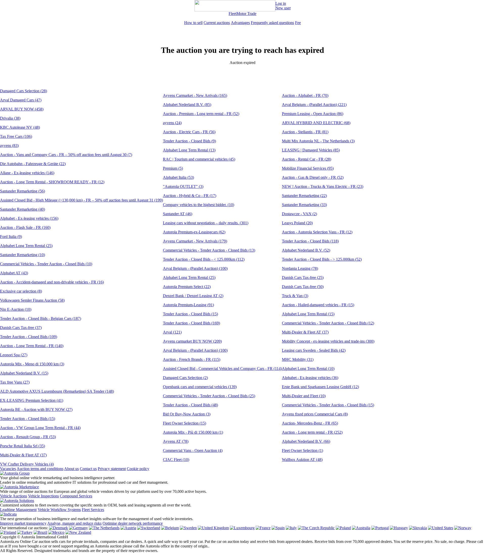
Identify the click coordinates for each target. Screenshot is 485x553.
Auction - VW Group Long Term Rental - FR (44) (40, 428)
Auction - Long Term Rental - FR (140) (31, 346)
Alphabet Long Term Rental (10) (308, 368)
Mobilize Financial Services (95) (308, 168)
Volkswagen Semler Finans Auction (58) (32, 300)
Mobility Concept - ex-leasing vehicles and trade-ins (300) (328, 341)
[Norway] (462, 528)
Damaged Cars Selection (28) (23, 91)
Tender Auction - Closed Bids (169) (191, 323)
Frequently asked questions (272, 22)
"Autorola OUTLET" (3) (183, 186)
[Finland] (8, 532)
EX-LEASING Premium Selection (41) (31, 400)
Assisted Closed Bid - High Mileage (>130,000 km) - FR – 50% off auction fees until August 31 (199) (81, 200)
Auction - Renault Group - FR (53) (28, 437)
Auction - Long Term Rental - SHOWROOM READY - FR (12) (52, 182)
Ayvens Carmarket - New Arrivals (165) (195, 95)
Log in (280, 3)
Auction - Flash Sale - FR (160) (25, 227)
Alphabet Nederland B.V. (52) (306, 250)
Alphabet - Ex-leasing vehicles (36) (310, 377)
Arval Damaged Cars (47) (20, 100)
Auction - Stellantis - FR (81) (305, 132)
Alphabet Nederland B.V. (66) (306, 441)
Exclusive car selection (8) (21, 291)
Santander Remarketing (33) (304, 205)
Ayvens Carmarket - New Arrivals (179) (195, 241)
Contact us (88, 469)
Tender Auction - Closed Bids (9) (189, 141)
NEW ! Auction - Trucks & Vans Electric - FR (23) (322, 186)
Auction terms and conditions (40, 469)
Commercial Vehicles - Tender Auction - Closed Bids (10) (46, 264)
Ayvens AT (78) (175, 441)
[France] (263, 528)
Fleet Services (93, 509)
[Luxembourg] (242, 528)
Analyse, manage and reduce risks (74, 523)
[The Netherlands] (104, 528)
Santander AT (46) (177, 214)
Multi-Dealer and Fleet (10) (304, 396)
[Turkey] (25, 532)
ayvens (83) (9, 145)
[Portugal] (380, 528)
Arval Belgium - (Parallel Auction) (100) (195, 268)
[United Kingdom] (213, 528)
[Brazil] (40, 532)
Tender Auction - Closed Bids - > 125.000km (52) (322, 259)
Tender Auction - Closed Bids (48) (190, 405)
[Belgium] (170, 528)
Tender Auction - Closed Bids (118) (310, 241)
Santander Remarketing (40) (22, 209)
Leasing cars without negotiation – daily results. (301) (205, 223)
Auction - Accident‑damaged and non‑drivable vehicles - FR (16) (52, 282)
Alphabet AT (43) (14, 273)
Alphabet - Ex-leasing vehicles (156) (29, 218)
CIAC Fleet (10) (176, 459)
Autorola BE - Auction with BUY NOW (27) (36, 409)
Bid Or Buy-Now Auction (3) (186, 414)
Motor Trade (246, 13)
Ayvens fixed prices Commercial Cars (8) (315, 414)
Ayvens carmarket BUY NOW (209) (192, 341)
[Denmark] (58, 528)
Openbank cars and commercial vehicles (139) (200, 387)
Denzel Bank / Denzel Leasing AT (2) (193, 296)
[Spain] (278, 528)
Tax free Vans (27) (15, 382)
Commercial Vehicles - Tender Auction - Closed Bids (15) (328, 405)
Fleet (232, 13)
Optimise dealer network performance (133, 523)
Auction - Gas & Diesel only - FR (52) (313, 177)
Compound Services (76, 496)
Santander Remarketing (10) (22, 255)
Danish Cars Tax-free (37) (21, 327)
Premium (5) (173, 168)
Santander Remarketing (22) (304, 195)
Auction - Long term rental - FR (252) (312, 432)
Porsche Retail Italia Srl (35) (22, 446)
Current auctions (217, 22)
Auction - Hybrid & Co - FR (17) (189, 195)
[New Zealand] (78, 532)
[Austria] (128, 528)
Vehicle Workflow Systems (59, 509)
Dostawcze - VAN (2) (299, 214)
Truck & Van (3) (295, 296)
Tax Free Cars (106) (16, 136)
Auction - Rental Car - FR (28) (306, 159)
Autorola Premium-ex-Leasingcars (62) (194, 232)
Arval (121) (172, 332)
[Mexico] (56, 532)
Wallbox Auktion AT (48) (302, 459)
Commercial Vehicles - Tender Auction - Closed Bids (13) (209, 250)
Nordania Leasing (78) (300, 268)
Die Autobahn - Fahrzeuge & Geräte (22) (33, 164)
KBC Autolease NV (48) (20, 127)
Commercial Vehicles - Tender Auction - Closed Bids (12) (328, 323)
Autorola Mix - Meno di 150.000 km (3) (32, 364)
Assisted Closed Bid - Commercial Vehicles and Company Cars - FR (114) (222, 368)
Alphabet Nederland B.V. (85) (187, 104)
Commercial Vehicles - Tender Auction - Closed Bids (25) (209, 396)
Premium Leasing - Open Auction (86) (312, 114)
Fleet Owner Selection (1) (302, 450)
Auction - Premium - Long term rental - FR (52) (201, 114)
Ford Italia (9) (11, 236)
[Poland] (343, 528)
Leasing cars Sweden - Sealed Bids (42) (314, 350)
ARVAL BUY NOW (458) (21, 109)
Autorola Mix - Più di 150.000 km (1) (193, 432)
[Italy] (291, 528)
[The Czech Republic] (316, 528)
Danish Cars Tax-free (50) (303, 286)
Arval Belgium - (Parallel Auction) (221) (314, 104)
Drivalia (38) (10, 118)
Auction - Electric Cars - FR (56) (189, 132)
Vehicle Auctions (13, 496)
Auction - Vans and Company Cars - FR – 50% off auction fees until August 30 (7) (66, 154)
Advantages (240, 22)
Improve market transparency (23, 523)
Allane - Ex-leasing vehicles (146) (27, 173)
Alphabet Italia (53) (178, 177)
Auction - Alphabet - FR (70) (305, 95)
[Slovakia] (418, 528)
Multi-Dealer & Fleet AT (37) (23, 455)
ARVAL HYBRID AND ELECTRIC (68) (316, 123)
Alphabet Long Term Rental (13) (189, 150)
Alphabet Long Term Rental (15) (308, 314)
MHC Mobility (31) (297, 359)
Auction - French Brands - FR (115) (191, 359)
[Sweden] (188, 528)
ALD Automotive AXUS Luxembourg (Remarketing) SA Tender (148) (57, 391)
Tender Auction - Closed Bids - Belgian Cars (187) (40, 318)
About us (71, 469)
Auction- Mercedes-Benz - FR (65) (310, 423)
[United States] (440, 528)
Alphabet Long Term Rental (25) (26, 246)
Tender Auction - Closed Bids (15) (27, 418)
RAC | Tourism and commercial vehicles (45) (199, 159)
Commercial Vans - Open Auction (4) (193, 450)
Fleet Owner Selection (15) (184, 423)
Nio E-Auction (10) (15, 309)
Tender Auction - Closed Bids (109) (28, 337)
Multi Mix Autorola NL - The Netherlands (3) (318, 141)
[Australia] (361, 528)
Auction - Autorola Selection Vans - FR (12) (317, 232)
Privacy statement (112, 469)
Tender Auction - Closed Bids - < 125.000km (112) (204, 259)
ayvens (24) (172, 123)
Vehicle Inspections (43, 496)
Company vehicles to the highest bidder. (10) (198, 205)
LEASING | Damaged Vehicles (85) (311, 150)
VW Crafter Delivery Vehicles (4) (27, 464)
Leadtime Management (18, 509)
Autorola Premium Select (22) (187, 286)
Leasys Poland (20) (297, 223)
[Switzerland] (148, 528)
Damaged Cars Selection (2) (185, 377)
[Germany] (78, 528)
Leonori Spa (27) (13, 355)
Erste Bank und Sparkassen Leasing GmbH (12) (320, 387)
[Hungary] (399, 528)
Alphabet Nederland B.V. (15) (24, 373)
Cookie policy (138, 469)
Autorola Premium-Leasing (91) (188, 305)
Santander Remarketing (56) (22, 191)
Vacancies (8, 469)
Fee (298, 22)
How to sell (193, 22)
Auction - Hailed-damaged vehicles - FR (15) (318, 305)
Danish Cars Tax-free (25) (303, 277)
